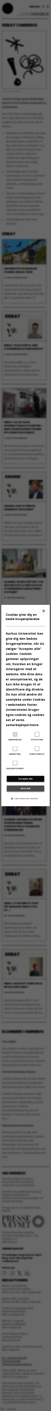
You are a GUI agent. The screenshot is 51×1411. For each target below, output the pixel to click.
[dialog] (25, 705)
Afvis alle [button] (25, 788)
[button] (25, 798)
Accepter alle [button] (25, 778)
